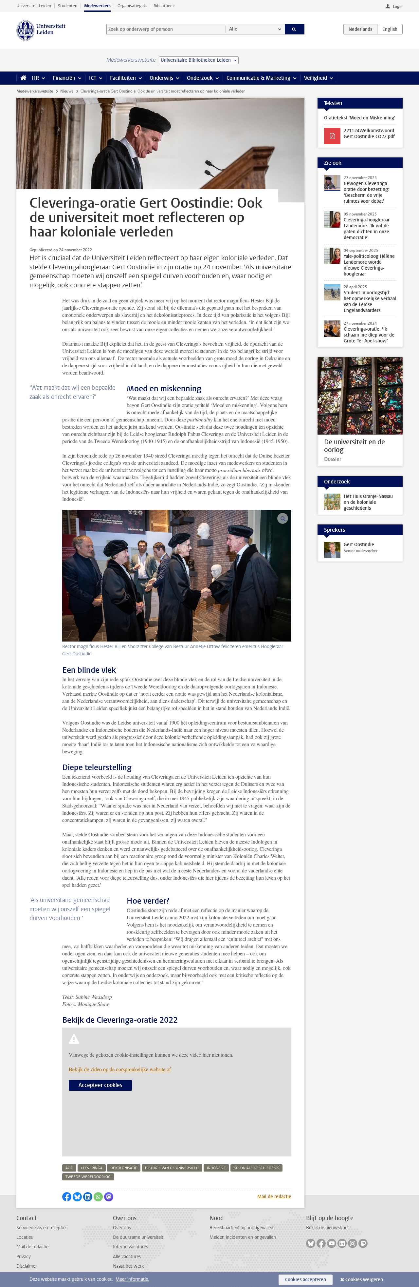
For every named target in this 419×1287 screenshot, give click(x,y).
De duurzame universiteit (138, 1237)
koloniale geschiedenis (256, 1168)
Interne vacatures (130, 1247)
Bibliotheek (164, 6)
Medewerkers (97, 6)
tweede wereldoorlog (88, 1177)
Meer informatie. (132, 1279)
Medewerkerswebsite (34, 91)
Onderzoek (200, 77)
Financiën (64, 77)
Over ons (122, 1228)
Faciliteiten (123, 77)
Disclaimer (26, 1266)
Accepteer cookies (100, 1085)
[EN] (390, 29)
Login (398, 6)
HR (35, 77)
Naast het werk (128, 1266)
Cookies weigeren (364, 1280)
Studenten (67, 6)
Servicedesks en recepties (41, 1228)
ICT (92, 77)
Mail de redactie (274, 1197)
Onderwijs (161, 77)
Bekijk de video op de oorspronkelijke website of (120, 1069)
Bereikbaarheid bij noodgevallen (241, 1228)
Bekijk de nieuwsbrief (327, 1228)
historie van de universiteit (172, 1168)
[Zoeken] (295, 29)
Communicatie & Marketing (258, 77)
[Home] (22, 78)
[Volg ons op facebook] (321, 1243)
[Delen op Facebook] (66, 1196)
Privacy (23, 1257)
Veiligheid (315, 77)
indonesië (216, 1168)
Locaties (24, 1237)
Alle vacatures (127, 1257)
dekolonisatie (123, 1168)
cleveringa (91, 1168)
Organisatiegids (132, 6)
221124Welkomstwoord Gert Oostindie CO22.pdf (369, 134)
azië (69, 1168)
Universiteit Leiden (33, 6)
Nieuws (66, 91)
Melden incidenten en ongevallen (243, 1237)
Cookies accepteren (305, 1280)
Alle (233, 29)
